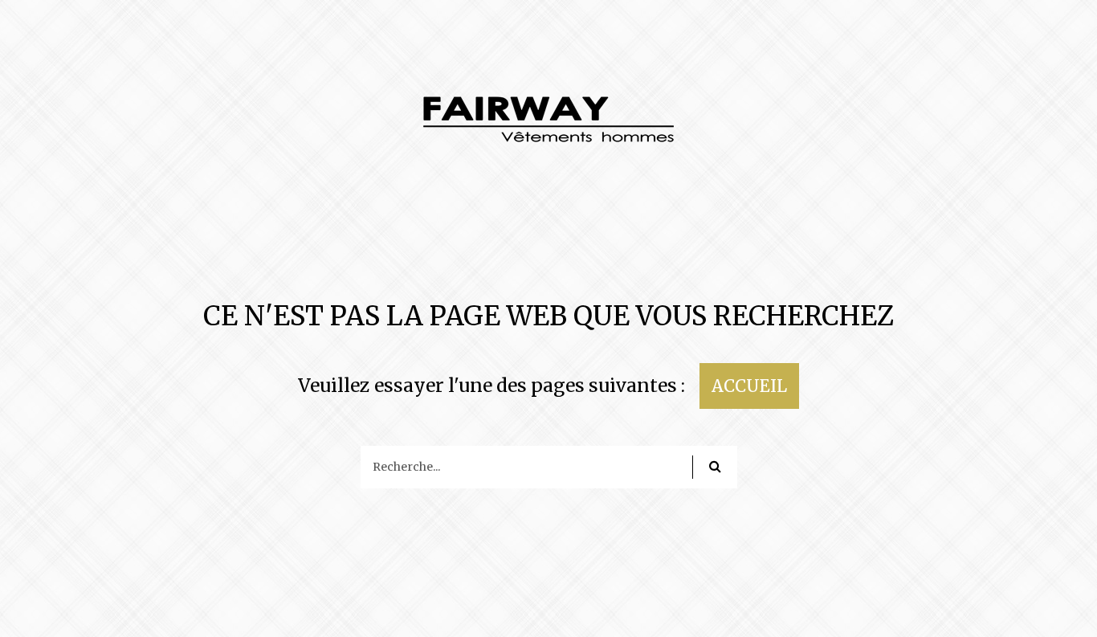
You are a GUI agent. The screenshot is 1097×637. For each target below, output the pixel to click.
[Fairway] (549, 128)
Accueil (749, 386)
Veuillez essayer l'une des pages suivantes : (491, 386)
